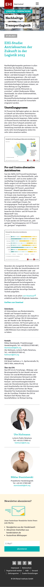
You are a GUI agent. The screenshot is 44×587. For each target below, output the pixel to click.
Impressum (15, 568)
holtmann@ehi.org (11, 355)
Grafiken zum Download (13, 302)
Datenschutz (26, 568)
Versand (35, 571)
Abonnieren (22, 549)
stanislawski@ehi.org (22, 485)
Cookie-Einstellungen (30, 573)
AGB (27, 571)
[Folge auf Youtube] (30, 563)
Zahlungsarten (13, 573)
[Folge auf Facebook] (24, 563)
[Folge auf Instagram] (19, 563)
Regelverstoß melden (14, 571)
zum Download (28, 296)
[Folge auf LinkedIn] (14, 563)
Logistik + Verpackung (18, 11)
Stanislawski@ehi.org (12, 348)
